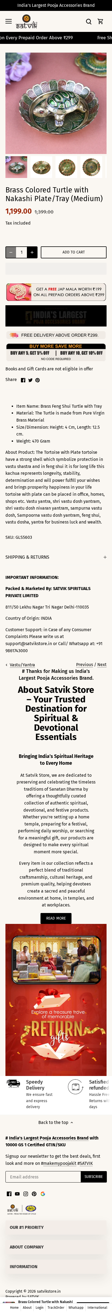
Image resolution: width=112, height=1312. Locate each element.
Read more (56, 918)
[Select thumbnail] (16, 167)
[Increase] (32, 252)
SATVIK (86, 1163)
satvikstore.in (49, 1291)
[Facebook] (9, 1194)
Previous (84, 664)
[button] (56, 269)
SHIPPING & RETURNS (27, 557)
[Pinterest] (34, 1194)
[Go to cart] (100, 21)
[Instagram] (25, 1194)
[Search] (89, 21)
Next (102, 664)
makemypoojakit (59, 1163)
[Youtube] (17, 1194)
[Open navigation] (8, 21)
